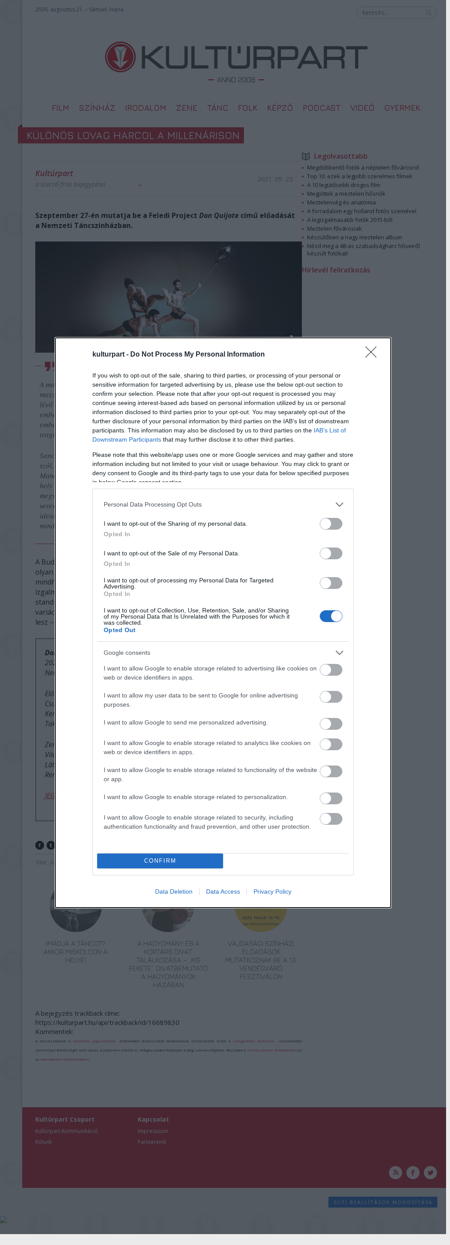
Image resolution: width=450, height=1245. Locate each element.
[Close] (373, 355)
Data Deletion (174, 891)
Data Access (223, 891)
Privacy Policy (272, 891)
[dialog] (223, 623)
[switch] (331, 524)
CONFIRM (160, 860)
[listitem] (223, 504)
